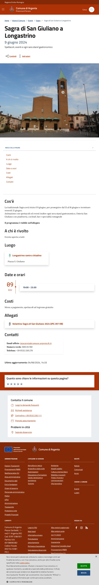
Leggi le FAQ (32, 527)
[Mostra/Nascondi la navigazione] (3, 9)
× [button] (96, 557)
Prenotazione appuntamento (33, 541)
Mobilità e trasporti (58, 475)
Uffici (7, 499)
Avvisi (76, 473)
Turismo (31, 483)
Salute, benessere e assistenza (35, 479)
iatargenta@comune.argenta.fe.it (36, 343)
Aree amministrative (12, 476)
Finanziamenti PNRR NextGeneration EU (12, 471)
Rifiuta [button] (83, 573)
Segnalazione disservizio (37, 550)
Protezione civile (11, 510)
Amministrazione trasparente (57, 540)
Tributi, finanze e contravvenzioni (57, 479)
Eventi (30, 20)
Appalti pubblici (56, 468)
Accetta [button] (84, 566)
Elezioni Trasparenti (12, 465)
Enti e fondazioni (11, 484)
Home (7, 20)
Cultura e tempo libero (59, 472)
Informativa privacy (35, 535)
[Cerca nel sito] (91, 9)
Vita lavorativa (56, 483)
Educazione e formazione (37, 475)
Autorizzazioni (33, 472)
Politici (7, 496)
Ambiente (54, 465)
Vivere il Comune (18, 20)
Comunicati (78, 469)
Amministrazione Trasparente (11, 505)
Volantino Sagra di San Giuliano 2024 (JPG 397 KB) (37, 323)
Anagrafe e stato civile (36, 468)
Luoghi (76, 492)
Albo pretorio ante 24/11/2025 (57, 533)
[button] (34, 581)
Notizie (76, 465)
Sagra (38, 20)
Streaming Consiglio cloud (61, 546)
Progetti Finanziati (11, 514)
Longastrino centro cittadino (27, 255)
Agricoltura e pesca (35, 465)
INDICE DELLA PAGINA (12, 147)
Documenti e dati (11, 480)
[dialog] (49, 569)
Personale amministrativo (14, 492)
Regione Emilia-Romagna (14, 2)
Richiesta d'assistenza (36, 546)
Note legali (32, 531)
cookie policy (25, 562)
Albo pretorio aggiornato (60, 527)
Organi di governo (11, 488)
